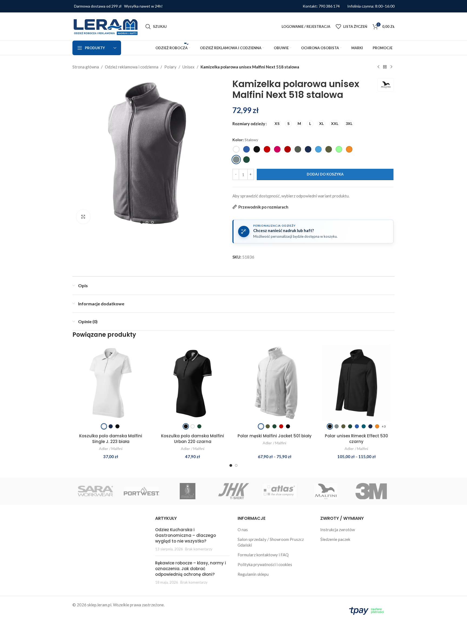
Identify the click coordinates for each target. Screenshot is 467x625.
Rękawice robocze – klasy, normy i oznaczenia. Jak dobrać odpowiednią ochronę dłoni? (190, 568)
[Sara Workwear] (95, 491)
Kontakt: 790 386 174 (321, 6)
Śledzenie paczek (335, 539)
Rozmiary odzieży (248, 123)
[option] (141, 222)
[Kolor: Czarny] (257, 149)
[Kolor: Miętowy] (339, 149)
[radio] (277, 123)
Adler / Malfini (110, 448)
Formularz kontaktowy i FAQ (263, 554)
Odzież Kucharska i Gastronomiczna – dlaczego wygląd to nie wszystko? (185, 535)
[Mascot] (188, 491)
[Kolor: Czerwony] (267, 149)
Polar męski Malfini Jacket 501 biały (275, 436)
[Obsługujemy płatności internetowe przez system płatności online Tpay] (368, 609)
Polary (170, 66)
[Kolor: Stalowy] (236, 159)
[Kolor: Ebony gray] (298, 149)
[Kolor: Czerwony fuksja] (277, 149)
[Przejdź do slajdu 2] (236, 465)
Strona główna (85, 66)
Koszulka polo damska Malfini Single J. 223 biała (110, 438)
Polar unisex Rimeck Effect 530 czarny (356, 438)
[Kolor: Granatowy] (308, 149)
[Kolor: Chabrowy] (246, 149)
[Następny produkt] (391, 67)
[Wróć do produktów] (385, 67)
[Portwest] (141, 491)
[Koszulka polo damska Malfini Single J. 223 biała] (110, 387)
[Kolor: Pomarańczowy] (349, 149)
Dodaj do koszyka (325, 174)
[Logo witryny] (106, 26)
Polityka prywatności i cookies (265, 564)
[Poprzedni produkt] (378, 67)
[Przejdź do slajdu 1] (230, 465)
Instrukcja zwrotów (337, 529)
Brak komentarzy (198, 549)
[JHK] (233, 491)
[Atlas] (279, 491)
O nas (243, 529)
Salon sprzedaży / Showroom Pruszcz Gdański (271, 542)
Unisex (188, 66)
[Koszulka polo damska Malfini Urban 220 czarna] (192, 387)
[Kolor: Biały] (236, 149)
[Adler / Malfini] (325, 491)
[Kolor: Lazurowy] (318, 149)
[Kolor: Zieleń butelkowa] (246, 159)
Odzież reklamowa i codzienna (131, 66)
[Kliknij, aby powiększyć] (83, 216)
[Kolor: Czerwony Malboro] (287, 149)
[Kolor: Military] (328, 149)
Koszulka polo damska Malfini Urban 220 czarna (192, 438)
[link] (103, 426)
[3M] (372, 491)
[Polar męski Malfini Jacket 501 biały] (274, 387)
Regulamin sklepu (253, 574)
